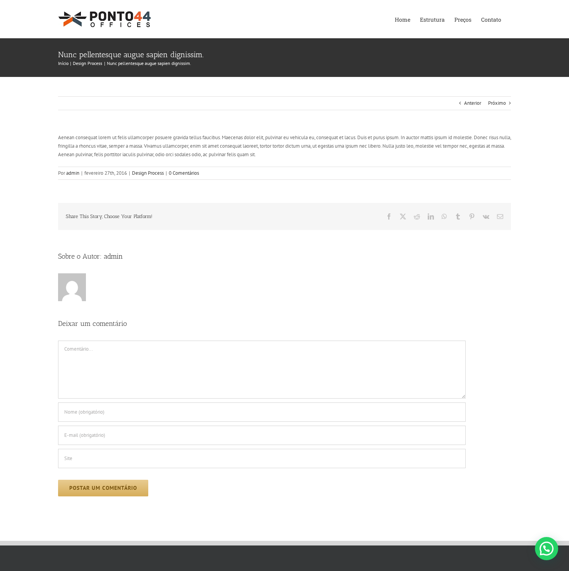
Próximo (497, 103)
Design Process (148, 173)
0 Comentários (184, 173)
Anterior (472, 103)
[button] (546, 548)
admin (72, 173)
